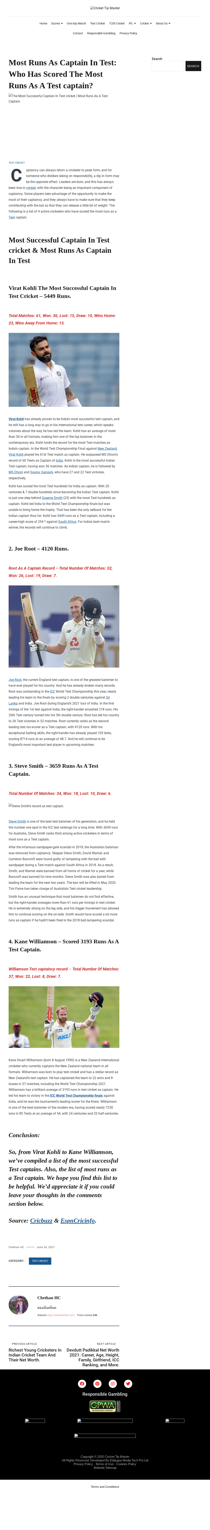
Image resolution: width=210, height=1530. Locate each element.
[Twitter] (128, 1384)
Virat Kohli (16, 419)
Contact (78, 33)
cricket (31, 188)
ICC (52, 691)
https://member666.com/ (61, 1315)
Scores (55, 23)
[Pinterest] (97, 1384)
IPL (131, 23)
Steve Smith (17, 821)
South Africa (67, 522)
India (59, 460)
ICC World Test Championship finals (76, 1096)
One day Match (76, 23)
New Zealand (107, 449)
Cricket (144, 23)
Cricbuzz (41, 1220)
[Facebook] (82, 1384)
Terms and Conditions (105, 1486)
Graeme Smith (52, 498)
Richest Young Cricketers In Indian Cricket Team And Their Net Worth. (35, 1352)
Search (157, 59)
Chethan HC (16, 1247)
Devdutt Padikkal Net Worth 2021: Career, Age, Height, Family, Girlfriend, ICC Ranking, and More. (93, 1355)
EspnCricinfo (77, 1220)
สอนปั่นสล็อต (46, 1308)
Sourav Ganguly (41, 472)
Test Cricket (97, 23)
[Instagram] (113, 1384)
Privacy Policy (128, 33)
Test (12, 217)
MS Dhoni (16, 472)
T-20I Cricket (117, 23)
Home (43, 23)
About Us (162, 23)
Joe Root (15, 680)
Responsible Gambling (101, 33)
